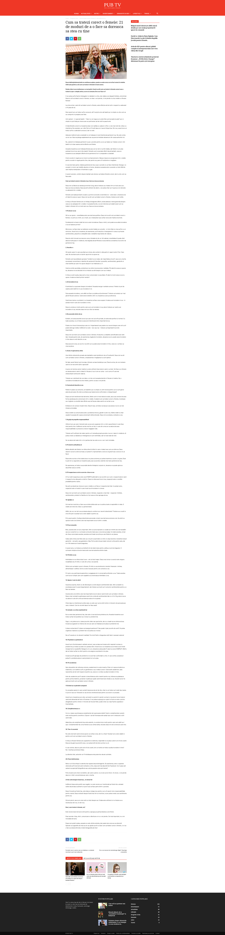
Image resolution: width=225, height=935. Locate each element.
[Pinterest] (75, 38)
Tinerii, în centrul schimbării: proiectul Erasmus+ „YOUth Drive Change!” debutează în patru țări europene (145, 59)
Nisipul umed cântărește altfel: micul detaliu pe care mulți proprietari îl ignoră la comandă (144, 28)
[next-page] (69, 884)
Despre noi (96, 933)
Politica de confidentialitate (123, 933)
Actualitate (85, 13)
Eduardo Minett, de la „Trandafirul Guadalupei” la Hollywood (117, 913)
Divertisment (108, 13)
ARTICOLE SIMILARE (74, 858)
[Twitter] (71, 38)
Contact (157, 933)
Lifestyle (136, 13)
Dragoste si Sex (123, 13)
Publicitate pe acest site (148, 933)
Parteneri (103, 933)
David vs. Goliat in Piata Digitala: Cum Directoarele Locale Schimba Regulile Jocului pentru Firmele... (144, 38)
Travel (146, 13)
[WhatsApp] (79, 38)
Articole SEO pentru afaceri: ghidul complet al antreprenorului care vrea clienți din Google (144, 49)
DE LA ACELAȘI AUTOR (92, 858)
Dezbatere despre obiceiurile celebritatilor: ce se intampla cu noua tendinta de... (117, 922)
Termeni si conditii (136, 933)
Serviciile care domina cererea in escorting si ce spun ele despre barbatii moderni (74, 878)
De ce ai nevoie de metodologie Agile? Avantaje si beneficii (113, 851)
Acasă (67, 18)
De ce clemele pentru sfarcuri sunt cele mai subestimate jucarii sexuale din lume (96, 876)
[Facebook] (67, 38)
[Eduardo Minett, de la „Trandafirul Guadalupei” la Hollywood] (100, 914)
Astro (96, 13)
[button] (157, 14)
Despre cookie (111, 933)
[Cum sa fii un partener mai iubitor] (102, 906)
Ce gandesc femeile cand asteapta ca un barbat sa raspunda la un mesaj (117, 876)
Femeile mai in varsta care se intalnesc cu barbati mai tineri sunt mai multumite (80, 851)
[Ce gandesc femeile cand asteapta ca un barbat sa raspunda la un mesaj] (117, 867)
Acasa (76, 13)
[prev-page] (67, 884)
